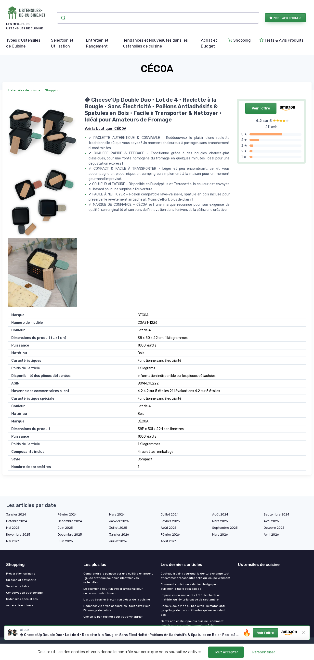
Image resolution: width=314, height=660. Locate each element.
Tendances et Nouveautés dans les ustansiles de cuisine (155, 43)
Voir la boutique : (105, 129)
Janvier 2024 (16, 514)
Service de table (17, 586)
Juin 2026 (65, 541)
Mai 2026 (13, 541)
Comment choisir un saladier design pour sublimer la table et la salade (190, 586)
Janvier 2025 (119, 521)
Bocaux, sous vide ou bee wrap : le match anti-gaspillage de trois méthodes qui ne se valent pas (193, 610)
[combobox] (158, 18)
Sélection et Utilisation (62, 43)
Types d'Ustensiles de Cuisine (23, 43)
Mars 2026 (220, 534)
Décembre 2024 (70, 521)
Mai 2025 (13, 527)
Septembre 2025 (225, 527)
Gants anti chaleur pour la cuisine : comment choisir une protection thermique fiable (192, 623)
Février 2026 (170, 534)
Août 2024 (220, 514)
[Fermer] (303, 632)
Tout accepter (226, 652)
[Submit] (63, 17)
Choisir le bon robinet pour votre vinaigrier (113, 616)
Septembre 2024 (276, 514)
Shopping (242, 40)
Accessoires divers (20, 605)
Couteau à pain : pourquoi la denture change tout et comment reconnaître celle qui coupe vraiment (195, 576)
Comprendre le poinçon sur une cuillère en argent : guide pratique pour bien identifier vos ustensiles (118, 578)
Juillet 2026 (118, 541)
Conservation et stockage (24, 592)
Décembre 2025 (70, 534)
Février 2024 (67, 514)
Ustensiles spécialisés (22, 599)
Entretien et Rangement (97, 43)
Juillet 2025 (118, 527)
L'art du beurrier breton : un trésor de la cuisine (116, 599)
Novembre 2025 (18, 534)
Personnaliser (263, 652)
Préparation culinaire (20, 573)
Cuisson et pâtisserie (21, 580)
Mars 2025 (220, 521)
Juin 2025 (65, 527)
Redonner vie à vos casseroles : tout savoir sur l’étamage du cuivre (116, 608)
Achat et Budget (209, 43)
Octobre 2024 (16, 521)
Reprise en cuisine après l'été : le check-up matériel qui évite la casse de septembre (191, 597)
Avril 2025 (271, 521)
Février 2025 (170, 521)
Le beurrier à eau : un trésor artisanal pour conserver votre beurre (113, 591)
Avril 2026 (271, 534)
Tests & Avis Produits (283, 40)
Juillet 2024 (170, 514)
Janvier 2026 (119, 534)
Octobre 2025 (274, 527)
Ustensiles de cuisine (24, 90)
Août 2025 (169, 527)
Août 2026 (169, 541)
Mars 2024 (117, 514)
